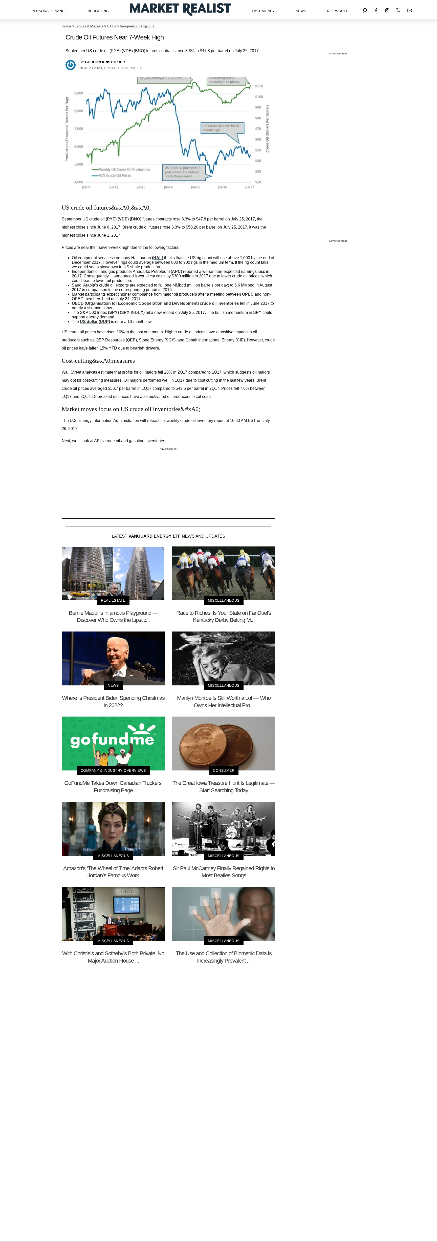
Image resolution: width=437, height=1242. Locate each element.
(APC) (176, 271)
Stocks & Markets (89, 26)
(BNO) (135, 219)
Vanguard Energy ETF (138, 26)
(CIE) (240, 340)
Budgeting (98, 11)
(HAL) (157, 258)
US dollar (89, 321)
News (301, 11)
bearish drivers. (145, 348)
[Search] (365, 9)
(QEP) (131, 340)
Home (66, 26)
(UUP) (104, 321)
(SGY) (170, 340)
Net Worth (337, 11)
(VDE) (123, 219)
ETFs (111, 26)
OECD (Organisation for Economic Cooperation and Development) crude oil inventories (155, 303)
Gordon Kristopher (105, 62)
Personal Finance (49, 11)
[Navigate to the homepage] (180, 9)
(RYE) (111, 219)
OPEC (248, 294)
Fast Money (263, 11)
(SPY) (113, 312)
